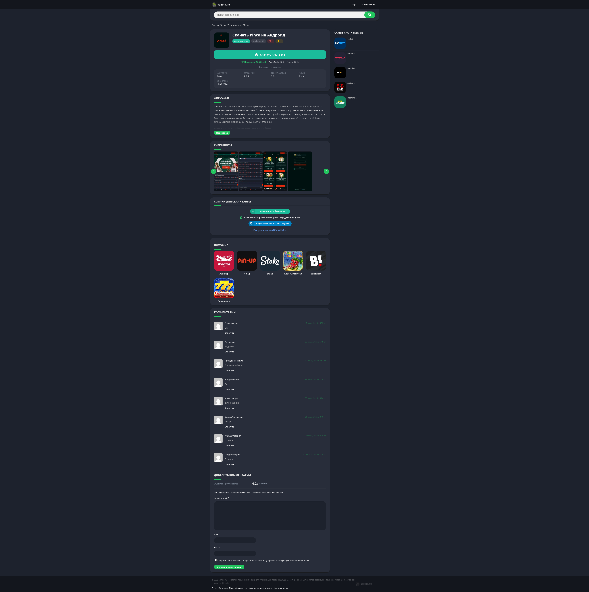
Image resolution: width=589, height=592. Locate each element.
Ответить (229, 332)
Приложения (368, 4)
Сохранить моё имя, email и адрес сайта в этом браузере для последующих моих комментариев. (264, 560)
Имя (217, 534)
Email (217, 547)
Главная (215, 25)
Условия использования (260, 588)
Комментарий (221, 498)
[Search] (369, 14)
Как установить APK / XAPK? (270, 230)
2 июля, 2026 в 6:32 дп (316, 323)
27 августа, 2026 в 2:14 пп (314, 454)
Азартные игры (235, 25)
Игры (354, 4)
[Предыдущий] (213, 171)
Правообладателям (238, 588)
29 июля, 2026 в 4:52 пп (315, 360)
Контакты (223, 588)
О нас (214, 588)
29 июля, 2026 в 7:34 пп (315, 379)
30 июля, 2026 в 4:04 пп (315, 398)
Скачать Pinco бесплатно (272, 211)
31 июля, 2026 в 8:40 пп (315, 417)
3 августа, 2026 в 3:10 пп (315, 435)
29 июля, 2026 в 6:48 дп (315, 341)
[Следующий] (326, 171)
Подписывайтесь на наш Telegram (272, 223)
